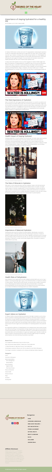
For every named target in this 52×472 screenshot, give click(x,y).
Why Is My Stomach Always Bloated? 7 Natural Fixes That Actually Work (20, 344)
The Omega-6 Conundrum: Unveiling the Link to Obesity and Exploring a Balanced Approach (24, 350)
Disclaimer (7, 377)
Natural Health (21, 23)
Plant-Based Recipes (10, 368)
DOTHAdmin (9, 23)
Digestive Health (9, 366)
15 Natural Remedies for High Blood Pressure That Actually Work (18, 346)
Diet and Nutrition (9, 364)
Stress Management (10, 360)
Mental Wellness (9, 362)
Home (6, 355)
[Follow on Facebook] (12, 423)
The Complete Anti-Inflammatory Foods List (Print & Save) (17, 342)
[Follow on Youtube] (18, 423)
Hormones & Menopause (10, 357)
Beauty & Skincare (9, 373)
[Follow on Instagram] (15, 423)
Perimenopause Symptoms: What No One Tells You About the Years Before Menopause (23, 348)
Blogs (6, 375)
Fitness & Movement (9, 369)
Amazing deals (8, 379)
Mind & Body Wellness (9, 359)
